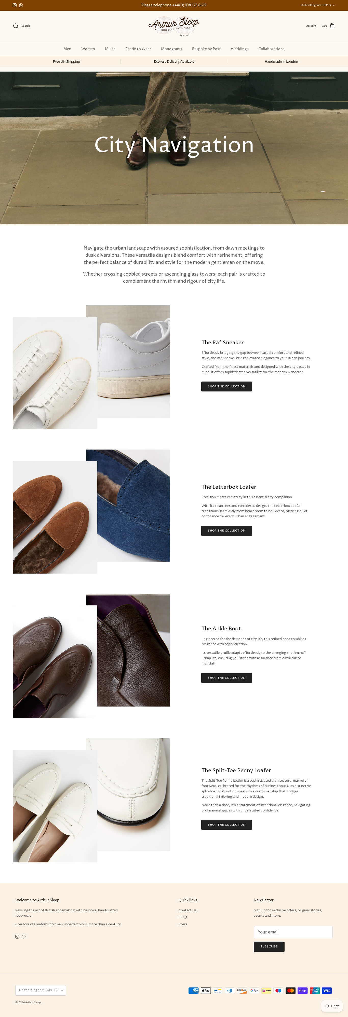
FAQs (183, 917)
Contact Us (187, 910)
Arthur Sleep (33, 1002)
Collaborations (271, 49)
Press (183, 924)
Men (67, 49)
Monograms (171, 49)
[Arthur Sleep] (174, 26)
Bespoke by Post (206, 49)
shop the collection (227, 678)
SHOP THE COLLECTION (227, 825)
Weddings (239, 49)
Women (88, 49)
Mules (110, 49)
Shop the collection (227, 386)
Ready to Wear (138, 49)
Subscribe (269, 946)
